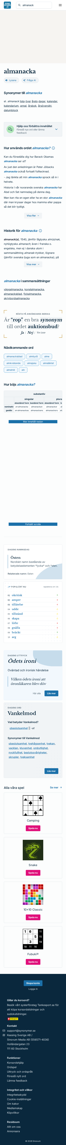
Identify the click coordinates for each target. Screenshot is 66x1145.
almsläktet (48, 363)
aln (23, 369)
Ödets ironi (22, 661)
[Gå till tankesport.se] (33, 1018)
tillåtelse (17, 604)
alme (46, 356)
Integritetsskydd (16, 1094)
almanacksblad (13, 293)
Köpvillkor (13, 1112)
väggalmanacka (13, 289)
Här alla (37, 693)
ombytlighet (40, 748)
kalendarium (11, 105)
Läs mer (51, 693)
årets (35, 101)
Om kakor (13, 1103)
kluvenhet (26, 748)
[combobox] (36, 5)
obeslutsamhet (19, 728)
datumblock (11, 110)
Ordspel (11, 1067)
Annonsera (13, 1131)
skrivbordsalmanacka (17, 298)
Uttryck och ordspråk (20, 1071)
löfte (15, 623)
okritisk (17, 595)
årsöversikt (44, 105)
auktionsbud (43, 326)
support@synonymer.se (21, 1030)
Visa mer (31, 264)
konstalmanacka (34, 289)
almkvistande (14, 363)
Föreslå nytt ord (16, 1076)
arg (14, 637)
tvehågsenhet (36, 743)
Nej (30, 333)
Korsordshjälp (15, 1062)
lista (22, 101)
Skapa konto (33, 983)
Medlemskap (14, 1108)
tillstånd (17, 613)
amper (16, 599)
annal (23, 105)
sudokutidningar (16, 1014)
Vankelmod (22, 713)
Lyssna (12, 80)
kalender (52, 101)
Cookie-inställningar (19, 1099)
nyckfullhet (15, 752)
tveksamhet (27, 757)
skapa (15, 618)
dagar (41, 101)
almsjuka (31, 363)
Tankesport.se (45, 1005)
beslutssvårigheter (35, 752)
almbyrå (33, 356)
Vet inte (41, 332)
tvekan (51, 743)
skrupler (14, 757)
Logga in (33, 989)
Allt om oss (14, 1126)
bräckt (16, 632)
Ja (22, 333)
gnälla (16, 627)
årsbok (32, 105)
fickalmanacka (32, 293)
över (28, 101)
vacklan (13, 748)
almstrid (11, 369)
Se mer (54, 787)
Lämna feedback (17, 1080)
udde (15, 609)
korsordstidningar (28, 1009)
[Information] (53, 148)
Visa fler (31, 215)
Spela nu (33, 828)
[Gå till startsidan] (7, 5)
